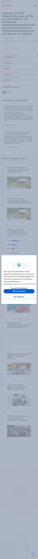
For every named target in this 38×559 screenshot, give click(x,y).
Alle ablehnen (19, 297)
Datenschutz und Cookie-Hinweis (24, 284)
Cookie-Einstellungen (19, 288)
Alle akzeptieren (19, 291)
